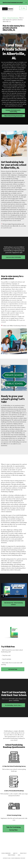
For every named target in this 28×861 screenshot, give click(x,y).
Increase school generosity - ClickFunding (13, 110)
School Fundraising (12, 18)
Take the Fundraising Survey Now (13, 828)
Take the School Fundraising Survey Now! (13, 2)
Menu (24, 8)
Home (4, 18)
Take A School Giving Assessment (13, 115)
